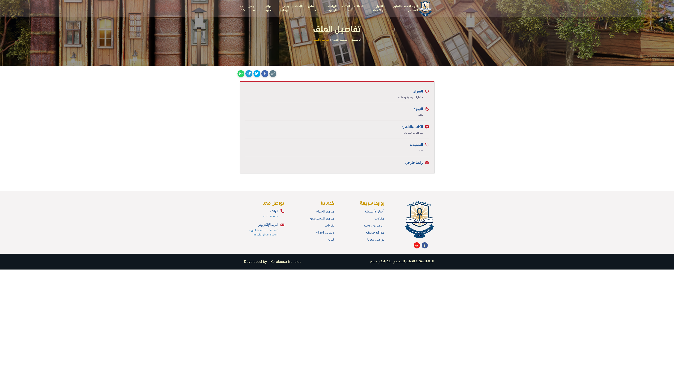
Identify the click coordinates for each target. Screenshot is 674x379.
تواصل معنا (251, 8)
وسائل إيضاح (325, 232)
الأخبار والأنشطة (378, 8)
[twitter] (257, 73)
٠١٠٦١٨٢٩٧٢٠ (270, 216)
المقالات (359, 6)
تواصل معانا (375, 239)
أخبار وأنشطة (374, 211)
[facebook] (265, 73)
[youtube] (417, 245)
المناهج (312, 6)
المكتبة (346, 6)
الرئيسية (356, 39)
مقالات (379, 218)
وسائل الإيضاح (285, 8)
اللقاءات (298, 6)
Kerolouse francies (285, 262)
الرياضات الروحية (331, 8)
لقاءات (329, 225)
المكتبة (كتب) (340, 39)
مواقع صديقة (268, 8)
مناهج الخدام (325, 211)
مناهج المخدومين (321, 218)
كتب (331, 239)
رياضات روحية (374, 225)
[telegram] (249, 73)
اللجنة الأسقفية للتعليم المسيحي (405, 8)
